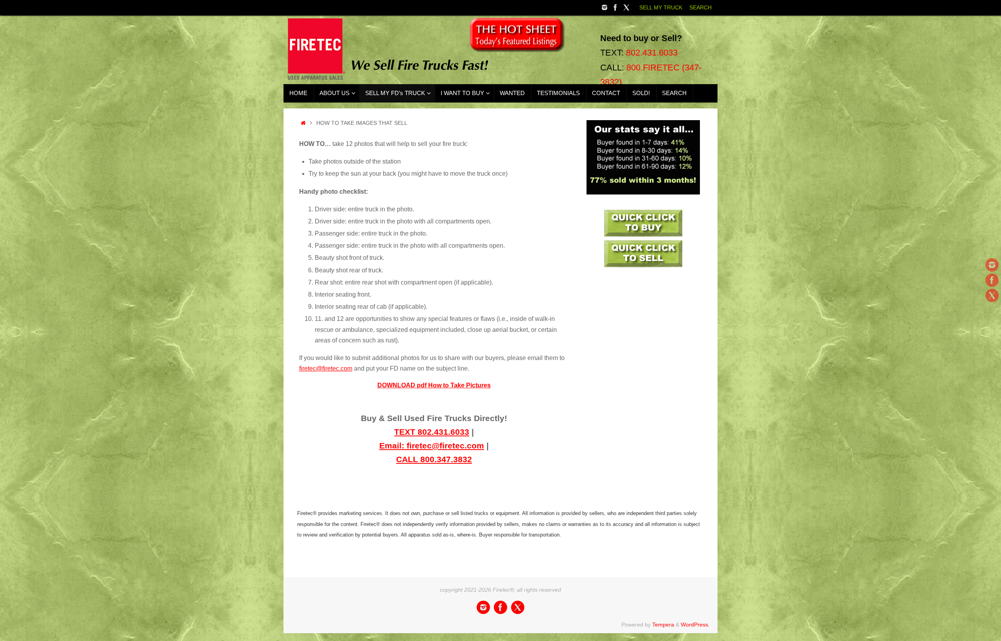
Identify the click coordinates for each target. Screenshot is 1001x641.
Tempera (663, 624)
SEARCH (700, 8)
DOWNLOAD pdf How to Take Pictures (434, 385)
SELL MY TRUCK (660, 8)
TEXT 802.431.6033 (431, 431)
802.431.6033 (652, 53)
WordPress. (695, 624)
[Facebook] (615, 7)
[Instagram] (604, 7)
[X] (626, 7)
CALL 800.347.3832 (434, 459)
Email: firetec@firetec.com (431, 445)
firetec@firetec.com (325, 368)
